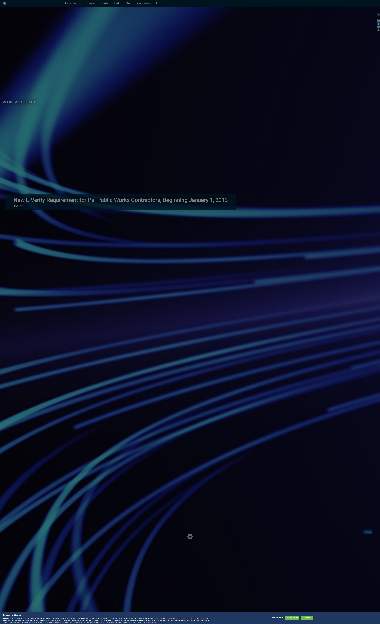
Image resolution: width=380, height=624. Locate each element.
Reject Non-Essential (292, 618)
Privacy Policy (152, 622)
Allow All (307, 618)
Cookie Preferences (277, 618)
